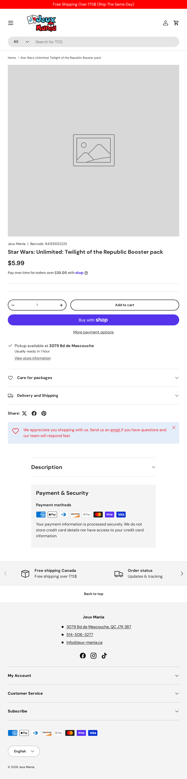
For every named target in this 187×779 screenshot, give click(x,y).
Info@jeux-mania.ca (84, 642)
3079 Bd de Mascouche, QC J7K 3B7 (98, 626)
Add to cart (124, 305)
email (115, 429)
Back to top (93, 594)
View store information (33, 358)
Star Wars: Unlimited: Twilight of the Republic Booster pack (60, 57)
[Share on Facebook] (34, 413)
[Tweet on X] (24, 413)
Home (12, 57)
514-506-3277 (79, 634)
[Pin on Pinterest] (44, 413)
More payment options (93, 332)
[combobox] (93, 42)
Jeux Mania (17, 244)
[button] (176, 23)
